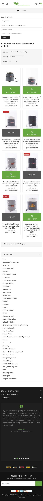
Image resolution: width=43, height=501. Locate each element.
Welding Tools (8, 373)
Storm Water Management (13, 352)
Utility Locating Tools (10, 367)
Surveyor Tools (8, 355)
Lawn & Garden (8, 310)
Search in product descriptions (14, 25)
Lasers (5, 307)
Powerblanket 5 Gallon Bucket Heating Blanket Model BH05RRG (11, 226)
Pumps (5, 340)
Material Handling (9, 319)
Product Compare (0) (19, 52)
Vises (5, 370)
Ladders (6, 304)
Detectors (6, 271)
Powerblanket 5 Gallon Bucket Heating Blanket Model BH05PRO (31, 142)
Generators (7, 286)
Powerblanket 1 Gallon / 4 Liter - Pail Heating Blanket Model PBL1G (11, 99)
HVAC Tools (7, 295)
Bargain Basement (9, 379)
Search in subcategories (12, 33)
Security (6, 346)
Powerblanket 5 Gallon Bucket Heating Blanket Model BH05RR (31, 184)
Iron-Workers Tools (10, 298)
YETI (4, 259)
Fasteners (6, 277)
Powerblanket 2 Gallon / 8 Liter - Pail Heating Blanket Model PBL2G (32, 99)
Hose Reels (7, 292)
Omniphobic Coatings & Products (15, 325)
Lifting (5, 313)
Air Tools (6, 265)
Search (23, 11)
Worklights (6, 376)
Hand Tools (7, 289)
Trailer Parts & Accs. (10, 364)
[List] (7, 52)
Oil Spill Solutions (9, 322)
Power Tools (7, 334)
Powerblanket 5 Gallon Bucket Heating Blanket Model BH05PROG (11, 184)
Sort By (5, 57)
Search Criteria (6, 17)
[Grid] (4, 52)
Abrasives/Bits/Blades (11, 262)
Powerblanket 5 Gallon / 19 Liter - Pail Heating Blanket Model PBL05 (11, 142)
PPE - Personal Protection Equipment (16, 337)
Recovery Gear (8, 343)
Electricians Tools (9, 274)
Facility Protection (9, 280)
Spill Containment (9, 349)
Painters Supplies (9, 328)
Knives (5, 301)
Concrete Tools (8, 268)
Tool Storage (7, 361)
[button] (7, 4)
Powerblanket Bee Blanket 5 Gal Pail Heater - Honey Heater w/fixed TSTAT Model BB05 (32, 228)
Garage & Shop (8, 283)
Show (5, 62)
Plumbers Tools (8, 331)
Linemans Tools (8, 316)
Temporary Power (9, 358)
